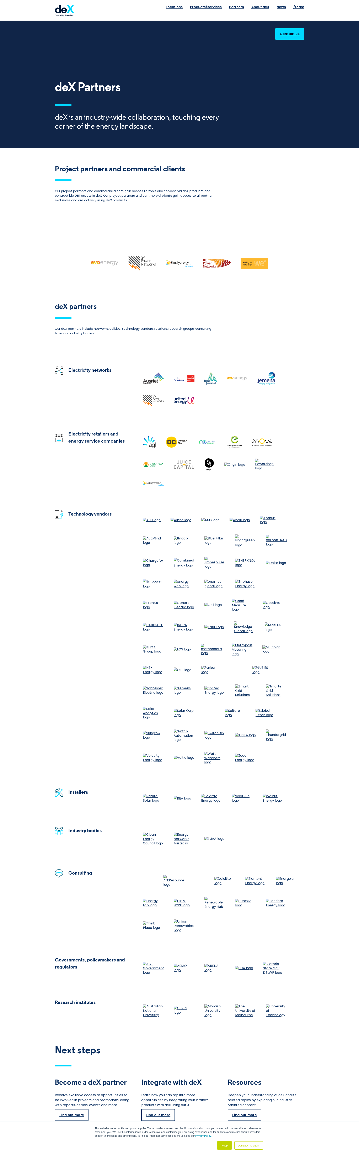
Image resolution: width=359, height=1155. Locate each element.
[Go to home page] (62, 10)
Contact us (290, 33)
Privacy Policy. (203, 1135)
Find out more (71, 1115)
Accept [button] (224, 1145)
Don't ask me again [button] (248, 1145)
